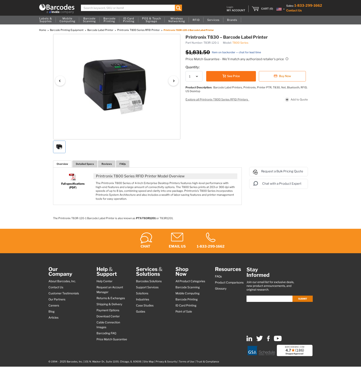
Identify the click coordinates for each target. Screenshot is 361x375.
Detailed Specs (85, 163)
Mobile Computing (187, 293)
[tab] (62, 163)
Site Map (148, 361)
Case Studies (145, 305)
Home (43, 30)
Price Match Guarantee (112, 339)
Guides (140, 311)
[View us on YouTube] (278, 340)
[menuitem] (45, 20)
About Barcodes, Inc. (62, 281)
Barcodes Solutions (149, 281)
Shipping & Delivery (109, 304)
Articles (53, 317)
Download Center (108, 316)
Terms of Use (186, 361)
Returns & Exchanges (111, 298)
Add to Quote (299, 99)
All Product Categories (190, 281)
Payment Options (108, 310)
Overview (62, 163)
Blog (51, 311)
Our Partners (56, 299)
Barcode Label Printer (100, 30)
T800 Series (240, 42)
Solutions (142, 293)
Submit (302, 298)
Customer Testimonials (63, 293)
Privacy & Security (166, 361)
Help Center (104, 281)
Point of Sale (183, 311)
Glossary (220, 288)
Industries (142, 299)
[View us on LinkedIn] (249, 340)
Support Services (147, 287)
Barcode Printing (186, 299)
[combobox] (131, 8)
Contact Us (294, 10)
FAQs (122, 163)
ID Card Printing (185, 305)
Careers (53, 305)
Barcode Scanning (187, 287)
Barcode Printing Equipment (67, 30)
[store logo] (57, 9)
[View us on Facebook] (268, 340)
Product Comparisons (229, 282)
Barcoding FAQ (106, 333)
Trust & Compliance (207, 361)
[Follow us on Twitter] (259, 340)
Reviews (107, 163)
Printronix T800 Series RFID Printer (138, 30)
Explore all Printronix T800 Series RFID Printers (217, 99)
